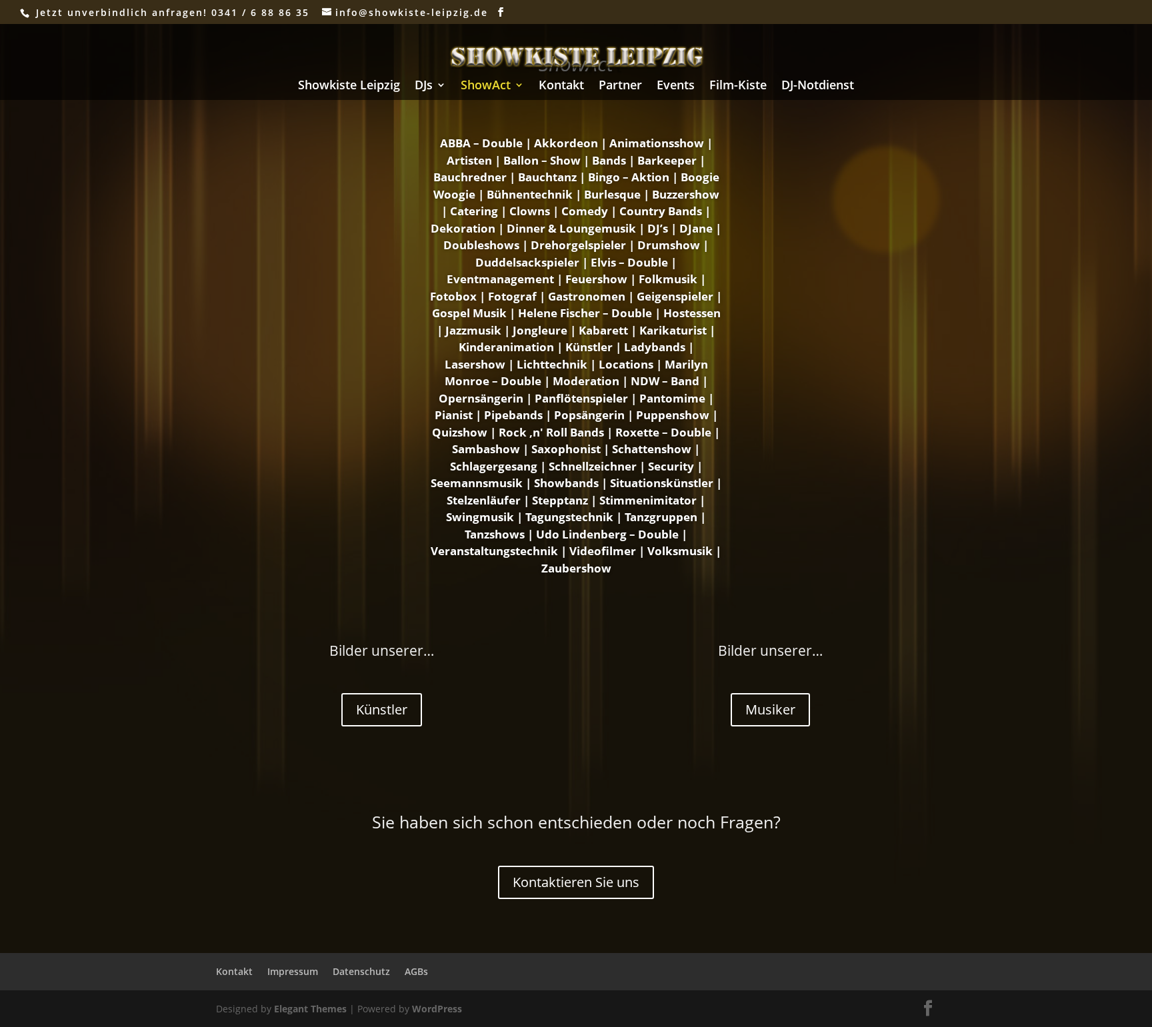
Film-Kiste (738, 86)
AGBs (416, 971)
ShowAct (486, 86)
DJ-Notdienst (817, 86)
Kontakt (561, 86)
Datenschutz (361, 971)
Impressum (292, 971)
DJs (424, 86)
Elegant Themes (310, 1008)
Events (676, 86)
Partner (620, 86)
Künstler (381, 709)
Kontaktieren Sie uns (576, 882)
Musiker (770, 709)
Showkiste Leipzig (349, 86)
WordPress (437, 1008)
